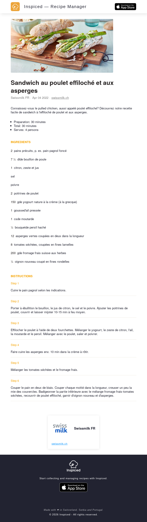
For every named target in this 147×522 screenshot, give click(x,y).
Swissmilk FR (20, 97)
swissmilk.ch (60, 97)
